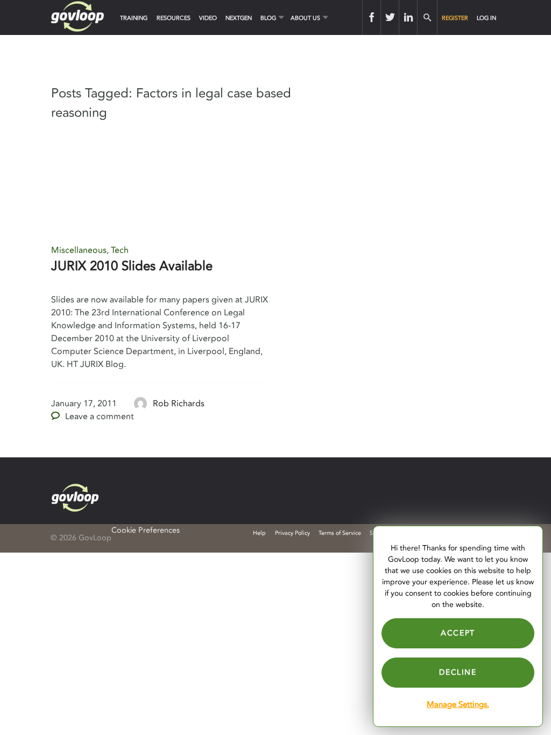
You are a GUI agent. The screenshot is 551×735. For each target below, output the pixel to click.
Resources (173, 18)
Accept (458, 633)
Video (208, 18)
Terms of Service (340, 533)
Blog (268, 18)
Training (133, 18)
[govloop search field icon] (427, 17)
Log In (486, 18)
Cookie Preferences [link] (145, 530)
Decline (457, 672)
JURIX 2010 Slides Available (132, 266)
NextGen (238, 18)
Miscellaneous (79, 250)
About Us (305, 18)
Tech (120, 250)
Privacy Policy (292, 533)
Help (259, 533)
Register (455, 18)
